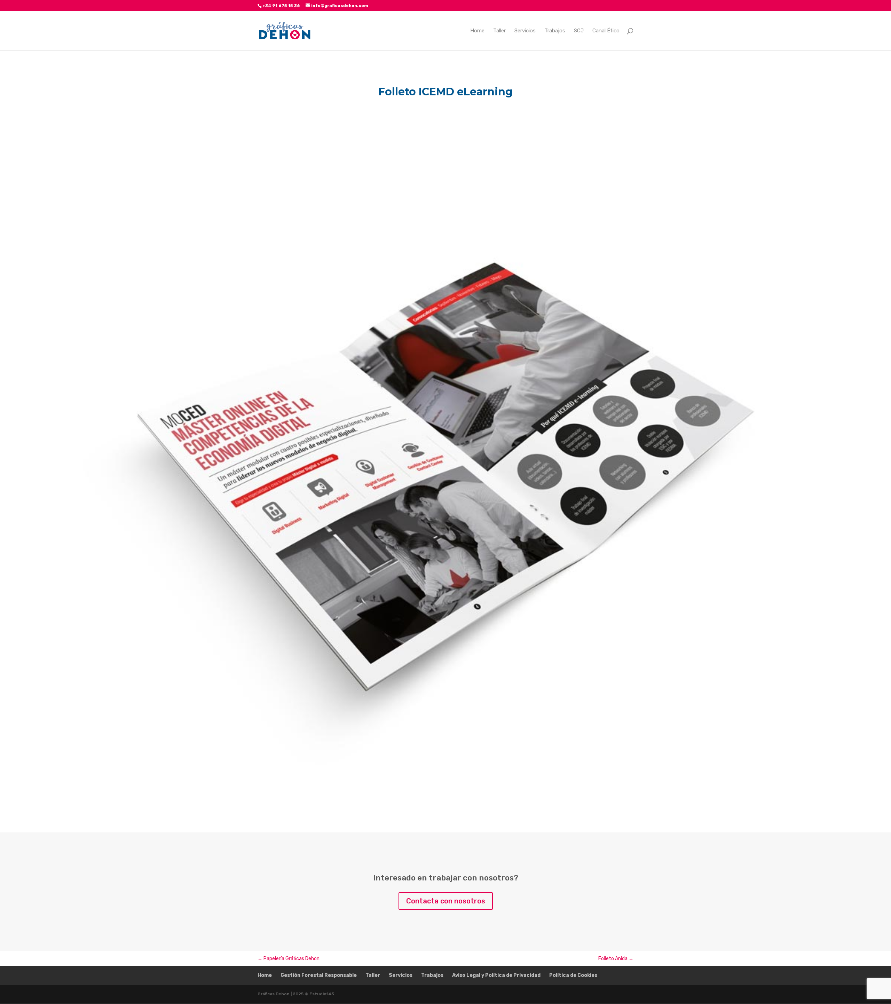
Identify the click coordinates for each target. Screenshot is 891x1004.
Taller (499, 31)
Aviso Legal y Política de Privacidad (496, 975)
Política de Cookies (573, 975)
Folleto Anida (615, 959)
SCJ (579, 31)
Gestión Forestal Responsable (319, 975)
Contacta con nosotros (445, 901)
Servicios (525, 31)
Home (477, 31)
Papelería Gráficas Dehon (289, 959)
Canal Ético (606, 31)
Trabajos (554, 31)
